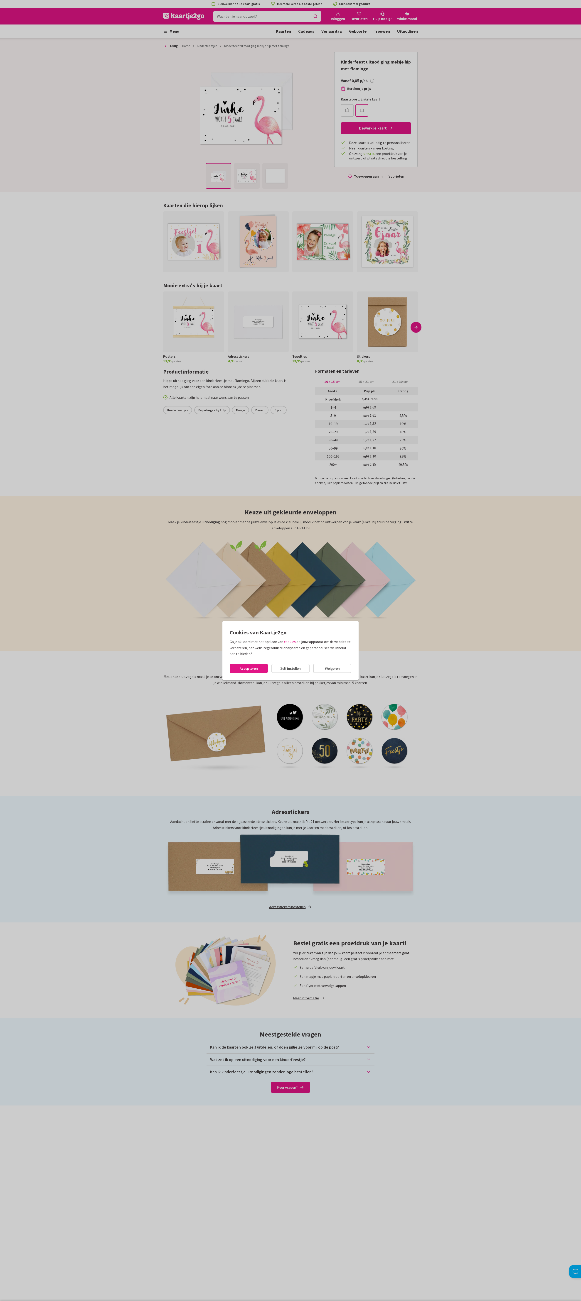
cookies (290, 641)
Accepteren (249, 668)
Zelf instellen (290, 668)
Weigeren (332, 668)
